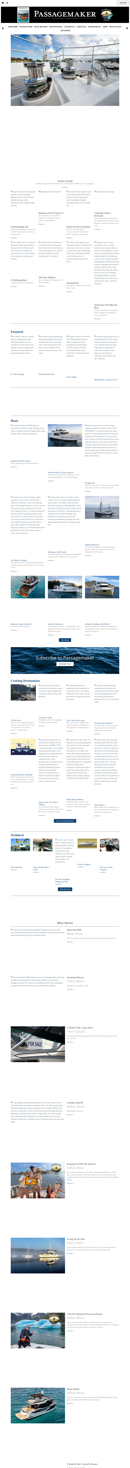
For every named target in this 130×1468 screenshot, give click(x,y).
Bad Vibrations (16, 867)
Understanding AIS (19, 227)
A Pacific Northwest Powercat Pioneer (84, 1314)
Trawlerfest (94, 27)
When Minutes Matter (75, 799)
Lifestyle (81, 27)
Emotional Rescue (75, 977)
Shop (105, 27)
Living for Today (45, 718)
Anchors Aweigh (65, 181)
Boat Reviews (41, 27)
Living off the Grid (76, 1239)
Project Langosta (84, 864)
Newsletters (26, 27)
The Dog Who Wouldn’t (103, 723)
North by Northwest (55, 624)
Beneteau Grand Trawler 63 (21, 624)
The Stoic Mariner (47, 277)
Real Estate (115, 27)
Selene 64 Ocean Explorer (78, 227)
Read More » (65, 187)
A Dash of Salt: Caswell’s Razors (82, 1464)
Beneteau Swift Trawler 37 (51, 213)
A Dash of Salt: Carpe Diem (80, 1027)
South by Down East (46, 374)
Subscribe (13, 27)
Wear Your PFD (74, 930)
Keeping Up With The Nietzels (81, 1164)
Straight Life (90, 483)
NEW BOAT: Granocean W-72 (106, 380)
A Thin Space (16, 720)
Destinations (56, 27)
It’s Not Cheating (17, 374)
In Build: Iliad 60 (75, 1102)
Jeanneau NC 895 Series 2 (21, 461)
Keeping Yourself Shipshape (22, 775)
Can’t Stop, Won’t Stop (75, 720)
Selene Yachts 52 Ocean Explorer (60, 472)
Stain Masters (99, 805)
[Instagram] (7, 3)
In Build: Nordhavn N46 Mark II (97, 624)
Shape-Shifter (73, 1389)
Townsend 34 (72, 283)
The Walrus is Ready (19, 560)
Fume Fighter (71, 377)
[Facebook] (3, 3)
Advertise (65, 31)
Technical (69, 27)
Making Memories (92, 545)
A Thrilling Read (18, 280)
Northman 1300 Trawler (57, 552)
